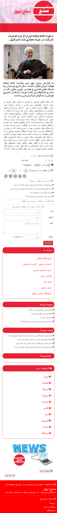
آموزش (45, 420)
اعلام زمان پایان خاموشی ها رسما (42, 313)
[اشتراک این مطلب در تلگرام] (25, 176)
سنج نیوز (22, 11)
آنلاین (46, 408)
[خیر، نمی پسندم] (13, 170)
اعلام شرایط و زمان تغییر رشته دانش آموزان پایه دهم (35, 339)
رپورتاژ (45, 395)
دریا (47, 414)
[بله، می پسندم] (26, 170)
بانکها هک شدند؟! (46, 317)
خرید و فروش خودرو (42, 270)
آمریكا (46, 389)
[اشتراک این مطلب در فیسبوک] (15, 176)
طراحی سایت (45, 276)
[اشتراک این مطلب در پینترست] (20, 176)
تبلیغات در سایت (49, 507)
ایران (37, 165)
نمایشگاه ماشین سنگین (41, 293)
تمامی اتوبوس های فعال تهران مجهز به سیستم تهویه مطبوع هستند (30, 335)
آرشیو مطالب (50, 510)
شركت (27, 165)
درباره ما (52, 503)
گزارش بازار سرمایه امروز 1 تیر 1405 (40, 310)
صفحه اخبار (45, 471)
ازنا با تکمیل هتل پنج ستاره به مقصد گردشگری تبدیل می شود (31, 188)
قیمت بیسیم (46, 288)
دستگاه (45, 433)
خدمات (45, 402)
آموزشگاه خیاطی (44, 258)
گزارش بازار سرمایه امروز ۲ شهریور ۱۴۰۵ (38, 196)
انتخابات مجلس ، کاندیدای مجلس (37, 264)
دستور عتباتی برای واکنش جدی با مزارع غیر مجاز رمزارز (34, 343)
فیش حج (47, 282)
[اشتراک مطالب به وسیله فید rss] (6, 176)
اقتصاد (45, 383)
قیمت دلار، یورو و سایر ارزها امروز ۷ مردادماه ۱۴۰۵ (36, 321)
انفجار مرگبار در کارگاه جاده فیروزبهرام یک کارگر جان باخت (32, 185)
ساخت (45, 427)
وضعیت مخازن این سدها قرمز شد (41, 192)
